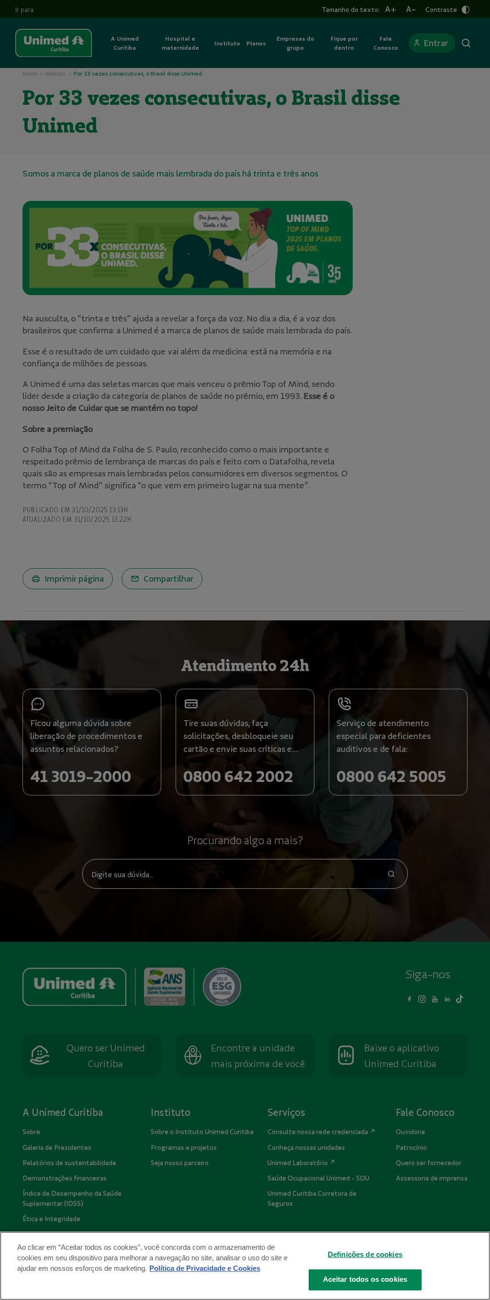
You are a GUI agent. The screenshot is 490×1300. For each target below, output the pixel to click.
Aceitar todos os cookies (365, 1279)
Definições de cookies (365, 1254)
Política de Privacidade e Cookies (204, 1268)
